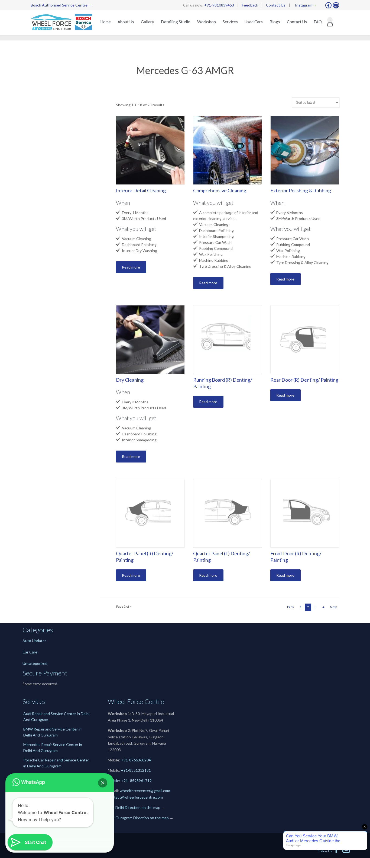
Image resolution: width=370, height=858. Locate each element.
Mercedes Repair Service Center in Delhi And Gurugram (52, 747)
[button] (102, 782)
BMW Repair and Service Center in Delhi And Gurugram (52, 732)
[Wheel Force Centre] (63, 22)
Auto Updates (34, 640)
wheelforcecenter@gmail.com (145, 790)
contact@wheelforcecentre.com (135, 797)
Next (333, 607)
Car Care (29, 652)
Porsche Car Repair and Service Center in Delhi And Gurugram (56, 763)
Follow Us (329, 851)
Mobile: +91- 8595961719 (130, 780)
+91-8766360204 (136, 760)
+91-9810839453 (219, 5)
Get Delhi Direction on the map (134, 807)
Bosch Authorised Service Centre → (61, 5)
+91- (125, 770)
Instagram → (306, 5)
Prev (290, 607)
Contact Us (275, 5)
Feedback (250, 5)
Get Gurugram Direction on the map (138, 817)
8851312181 (140, 770)
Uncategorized (34, 663)
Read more (131, 267)
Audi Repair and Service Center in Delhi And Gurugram (56, 716)
